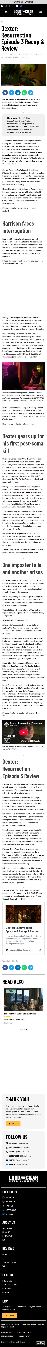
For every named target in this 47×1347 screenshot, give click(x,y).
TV (2, 22)
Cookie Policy (24, 1336)
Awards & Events (9, 1285)
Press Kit (6, 1232)
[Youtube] (17, 6)
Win (3, 1266)
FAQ (3, 1240)
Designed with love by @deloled (13, 1342)
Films (4, 1255)
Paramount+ (12, 961)
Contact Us (7, 1236)
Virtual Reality (9, 1262)
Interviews (7, 1281)
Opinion (5, 1292)
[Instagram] (6, 6)
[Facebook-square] (2, 6)
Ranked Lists (7, 1289)
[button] (6, 12)
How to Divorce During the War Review (20, 1013)
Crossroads (7, 357)
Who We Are (7, 1228)
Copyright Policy (24, 1332)
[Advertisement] (23, 291)
